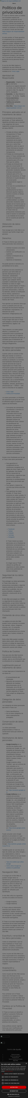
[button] (14, 1094)
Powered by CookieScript (14, 1096)
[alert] (14, 549)
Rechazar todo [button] (14, 1091)
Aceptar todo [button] (14, 1087)
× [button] (26, 1063)
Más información (9, 1071)
